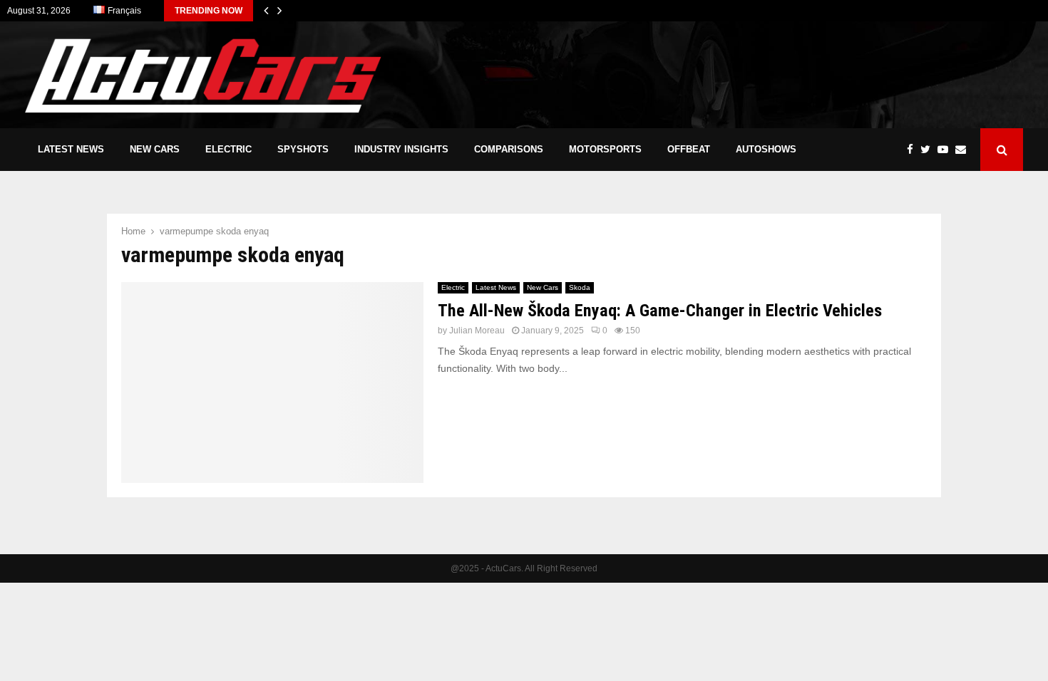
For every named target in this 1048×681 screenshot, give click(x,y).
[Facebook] (913, 150)
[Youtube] (946, 150)
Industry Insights (401, 149)
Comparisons (508, 149)
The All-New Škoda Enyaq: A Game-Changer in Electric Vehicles (660, 311)
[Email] (964, 150)
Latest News (71, 149)
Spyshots (303, 149)
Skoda (579, 287)
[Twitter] (928, 150)
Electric (228, 149)
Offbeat (688, 149)
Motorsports (605, 149)
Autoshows (766, 149)
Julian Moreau (477, 331)
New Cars (155, 149)
